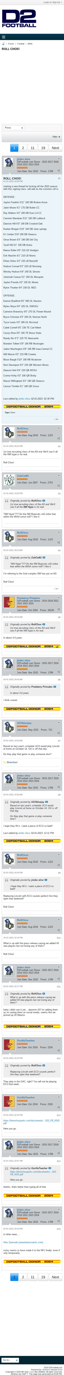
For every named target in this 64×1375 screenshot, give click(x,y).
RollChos (22, 428)
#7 (59, 741)
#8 (59, 795)
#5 (59, 617)
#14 (59, 1161)
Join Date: (22, 171)
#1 (59, 178)
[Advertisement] (32, 84)
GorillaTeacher (26, 1040)
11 (32, 148)
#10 (59, 938)
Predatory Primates (28, 598)
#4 (59, 550)
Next (55, 148)
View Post (43, 501)
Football (20, 44)
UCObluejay (24, 723)
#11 (59, 986)
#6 (59, 680)
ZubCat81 (23, 475)
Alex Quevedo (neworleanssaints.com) (23, 1242)
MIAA (30, 44)
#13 (59, 1115)
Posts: (44, 171)
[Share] (58, 170)
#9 (59, 873)
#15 (59, 1229)
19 (43, 148)
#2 (59, 446)
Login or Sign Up (52, 2)
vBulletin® (46, 1370)
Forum (11, 44)
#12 (59, 1058)
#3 (59, 493)
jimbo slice (23, 159)
